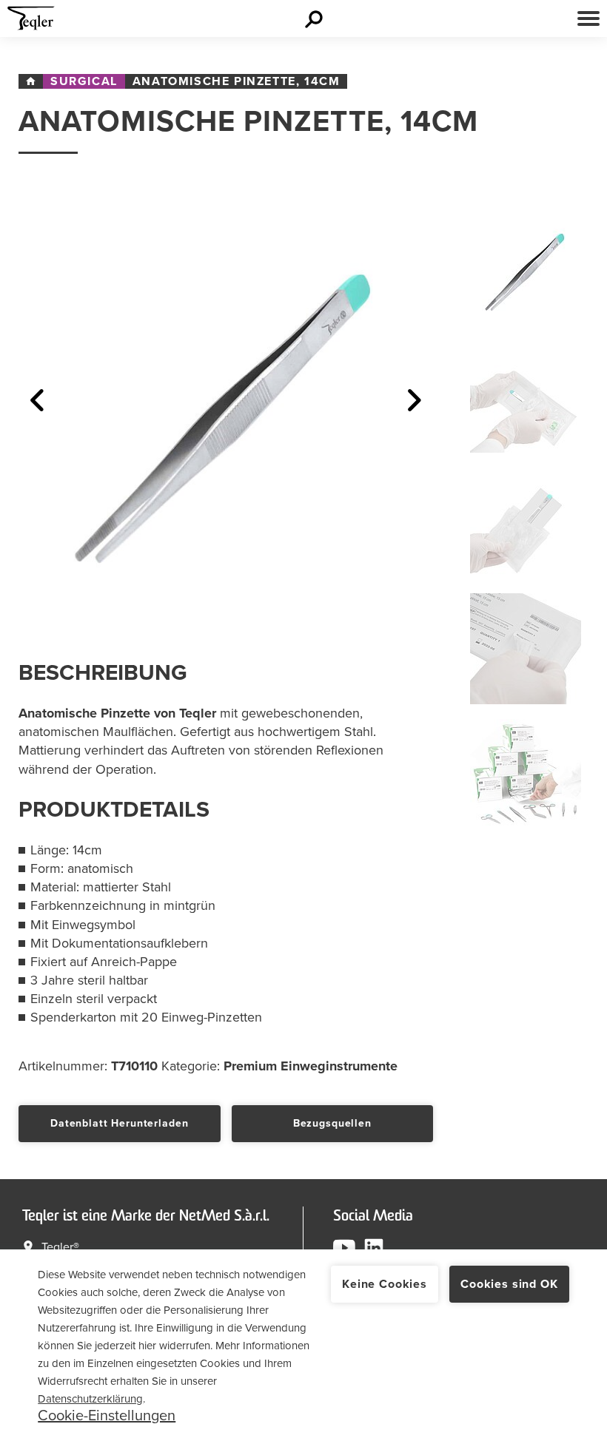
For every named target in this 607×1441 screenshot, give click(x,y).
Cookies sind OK (509, 1284)
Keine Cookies (384, 1284)
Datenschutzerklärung (90, 1398)
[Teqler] (31, 22)
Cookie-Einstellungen (106, 1416)
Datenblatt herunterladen (119, 1123)
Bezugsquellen (332, 1123)
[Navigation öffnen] (588, 18)
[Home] (31, 81)
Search (315, 18)
